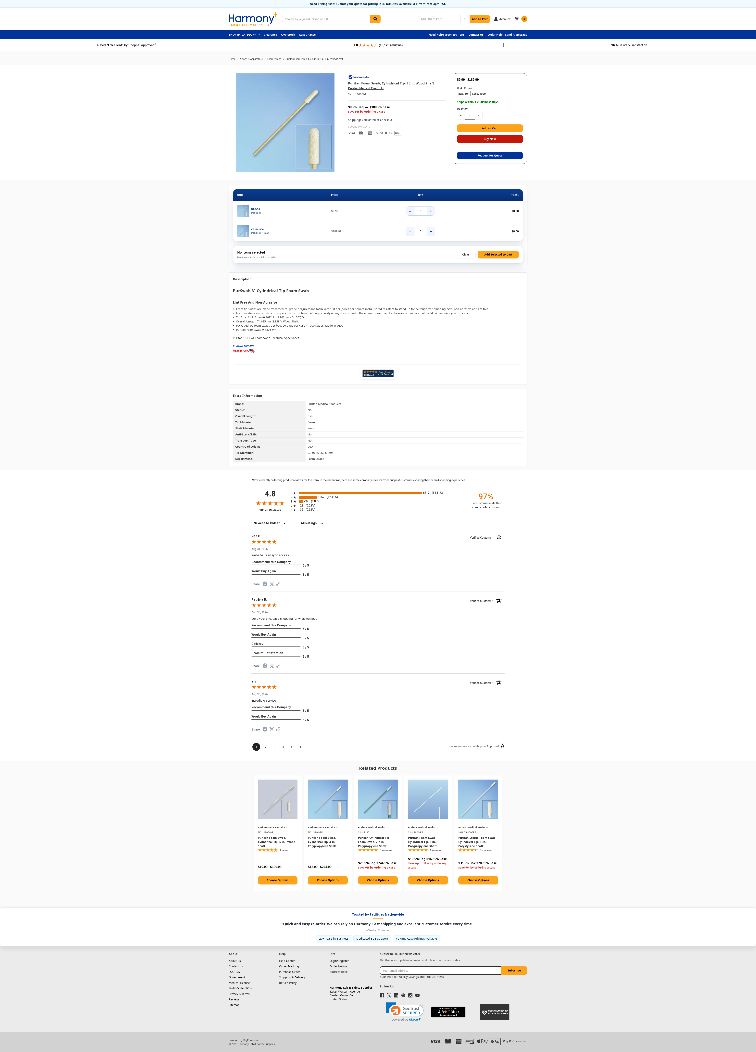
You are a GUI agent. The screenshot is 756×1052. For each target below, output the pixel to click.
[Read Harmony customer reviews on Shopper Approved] (378, 373)
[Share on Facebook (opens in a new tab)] (265, 584)
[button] (404, 1012)
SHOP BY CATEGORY (242, 34)
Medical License (239, 983)
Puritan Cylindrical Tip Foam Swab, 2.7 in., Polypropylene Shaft (373, 842)
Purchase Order (289, 972)
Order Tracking (289, 966)
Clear (465, 254)
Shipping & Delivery (292, 977)
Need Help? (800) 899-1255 (446, 34)
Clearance (270, 34)
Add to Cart (480, 19)
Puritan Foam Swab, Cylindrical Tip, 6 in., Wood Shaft (277, 842)
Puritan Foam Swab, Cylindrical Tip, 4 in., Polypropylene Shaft (322, 842)
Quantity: (462, 108)
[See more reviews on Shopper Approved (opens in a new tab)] (278, 584)
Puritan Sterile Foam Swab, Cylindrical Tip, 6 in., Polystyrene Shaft (477, 842)
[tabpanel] (278, 833)
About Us (235, 961)
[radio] (378, 493)
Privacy (233, 994)
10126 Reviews (274, 510)
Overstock (288, 34)
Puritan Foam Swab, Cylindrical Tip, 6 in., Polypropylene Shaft (422, 842)
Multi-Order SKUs (240, 988)
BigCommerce (251, 1040)
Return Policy (287, 983)
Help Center (287, 961)
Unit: (465, 88)
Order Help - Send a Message (507, 34)
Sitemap (234, 1005)
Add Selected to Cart (498, 254)
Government (237, 977)
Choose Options (277, 880)
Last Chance (307, 34)
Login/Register (339, 961)
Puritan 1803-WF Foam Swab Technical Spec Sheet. (266, 338)
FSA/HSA (234, 972)
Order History (338, 966)
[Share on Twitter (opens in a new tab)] (271, 584)
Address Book (338, 972)
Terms (246, 994)
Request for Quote (489, 155)
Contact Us (476, 34)
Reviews (234, 999)
